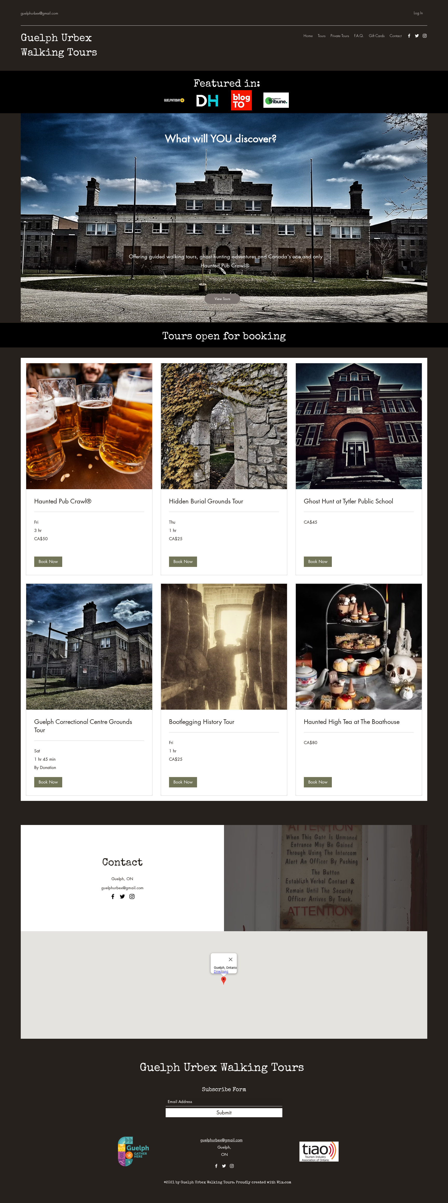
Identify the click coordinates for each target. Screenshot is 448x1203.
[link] (89, 501)
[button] (48, 562)
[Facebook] (409, 35)
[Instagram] (424, 35)
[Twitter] (416, 35)
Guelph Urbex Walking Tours (222, 1068)
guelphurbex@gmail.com (39, 13)
